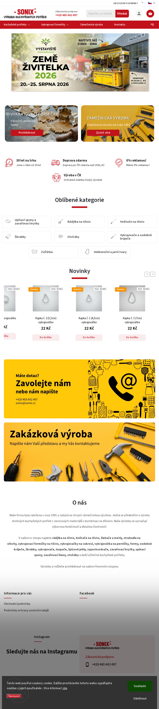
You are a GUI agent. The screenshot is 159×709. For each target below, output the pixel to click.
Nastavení (14, 696)
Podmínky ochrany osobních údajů (26, 610)
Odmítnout (140, 699)
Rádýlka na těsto (79, 222)
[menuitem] (19, 25)
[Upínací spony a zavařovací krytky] (8, 222)
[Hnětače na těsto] (113, 222)
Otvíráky (73, 237)
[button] (12, 67)
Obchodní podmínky (125, 3)
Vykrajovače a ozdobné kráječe (136, 237)
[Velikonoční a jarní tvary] (87, 252)
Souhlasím (140, 686)
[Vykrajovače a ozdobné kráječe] (113, 237)
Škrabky (20, 237)
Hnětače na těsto (132, 222)
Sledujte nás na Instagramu (41, 651)
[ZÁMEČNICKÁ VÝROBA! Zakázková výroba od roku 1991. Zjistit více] (117, 141)
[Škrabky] (8, 237)
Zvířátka (47, 252)
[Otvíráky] (61, 237)
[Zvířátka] (34, 252)
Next (153, 274)
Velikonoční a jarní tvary (110, 252)
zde (64, 688)
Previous (147, 274)
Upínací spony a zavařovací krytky (27, 221)
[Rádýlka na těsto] (61, 222)
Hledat (122, 13)
